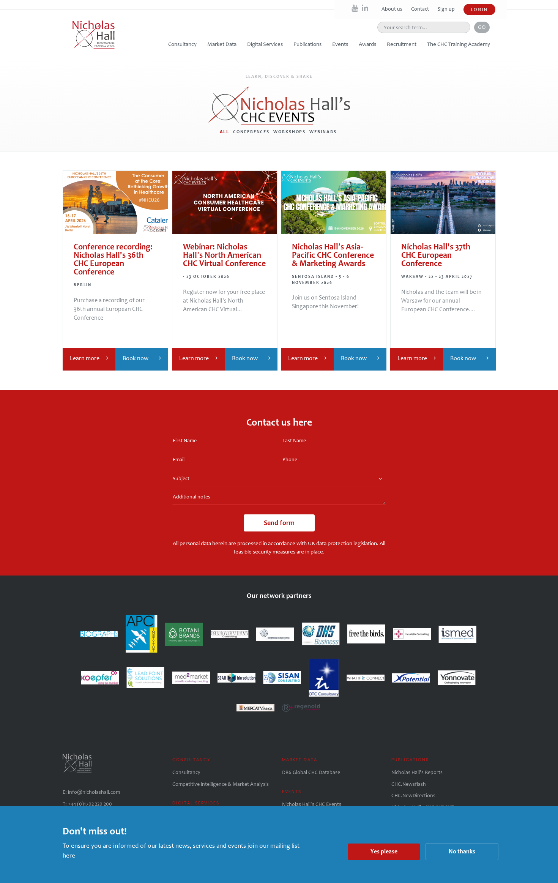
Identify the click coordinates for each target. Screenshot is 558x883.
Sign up (446, 9)
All (225, 131)
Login (479, 9)
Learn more (84, 358)
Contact (420, 9)
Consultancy (186, 772)
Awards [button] (367, 44)
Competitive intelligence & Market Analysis (220, 784)
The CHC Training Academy (458, 44)
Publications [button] (307, 44)
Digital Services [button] (265, 44)
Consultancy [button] (182, 44)
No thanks (462, 851)
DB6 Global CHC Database (311, 772)
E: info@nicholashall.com (91, 792)
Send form (279, 523)
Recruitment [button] (401, 44)
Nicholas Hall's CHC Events (311, 804)
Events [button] (340, 44)
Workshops (289, 131)
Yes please (383, 851)
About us (392, 9)
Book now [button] (135, 358)
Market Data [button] (221, 44)
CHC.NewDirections (413, 795)
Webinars (322, 131)
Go (482, 27)
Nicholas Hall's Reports (417, 772)
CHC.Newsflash (408, 784)
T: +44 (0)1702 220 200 (87, 804)
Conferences (251, 131)
